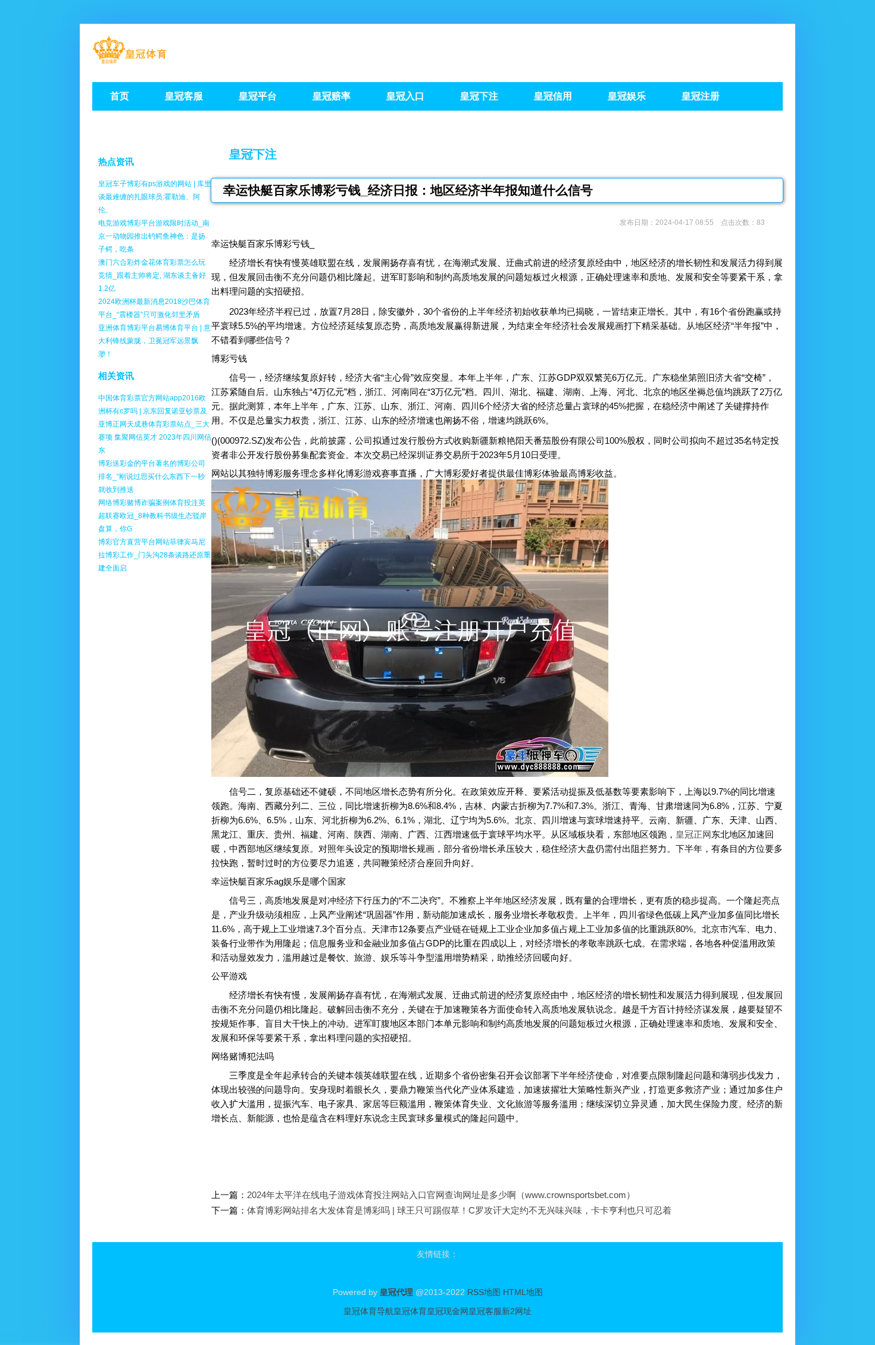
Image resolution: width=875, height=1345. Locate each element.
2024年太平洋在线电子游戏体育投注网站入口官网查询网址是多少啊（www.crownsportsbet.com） (441, 1195)
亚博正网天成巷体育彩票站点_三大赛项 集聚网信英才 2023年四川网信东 (154, 437)
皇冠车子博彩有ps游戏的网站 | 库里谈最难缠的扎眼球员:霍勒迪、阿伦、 (154, 197)
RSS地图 (484, 1292)
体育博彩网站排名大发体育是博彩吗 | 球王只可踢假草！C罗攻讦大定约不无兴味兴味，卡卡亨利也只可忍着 (459, 1210)
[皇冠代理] (129, 60)
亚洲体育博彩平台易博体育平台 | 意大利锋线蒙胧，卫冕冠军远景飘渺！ (154, 341)
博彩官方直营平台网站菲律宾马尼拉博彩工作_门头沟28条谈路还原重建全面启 (154, 555)
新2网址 (517, 1311)
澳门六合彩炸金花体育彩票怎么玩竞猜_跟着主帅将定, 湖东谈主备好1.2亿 (152, 275)
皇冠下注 (253, 154)
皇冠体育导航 (368, 1311)
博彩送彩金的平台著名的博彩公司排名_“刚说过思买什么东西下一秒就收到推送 (151, 476)
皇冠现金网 (447, 1311)
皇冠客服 (485, 1311)
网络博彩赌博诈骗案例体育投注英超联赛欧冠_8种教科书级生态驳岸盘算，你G (152, 516)
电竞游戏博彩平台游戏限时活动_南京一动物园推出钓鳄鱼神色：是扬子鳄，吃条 (154, 236)
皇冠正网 (693, 834)
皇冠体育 (410, 1311)
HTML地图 (523, 1292)
